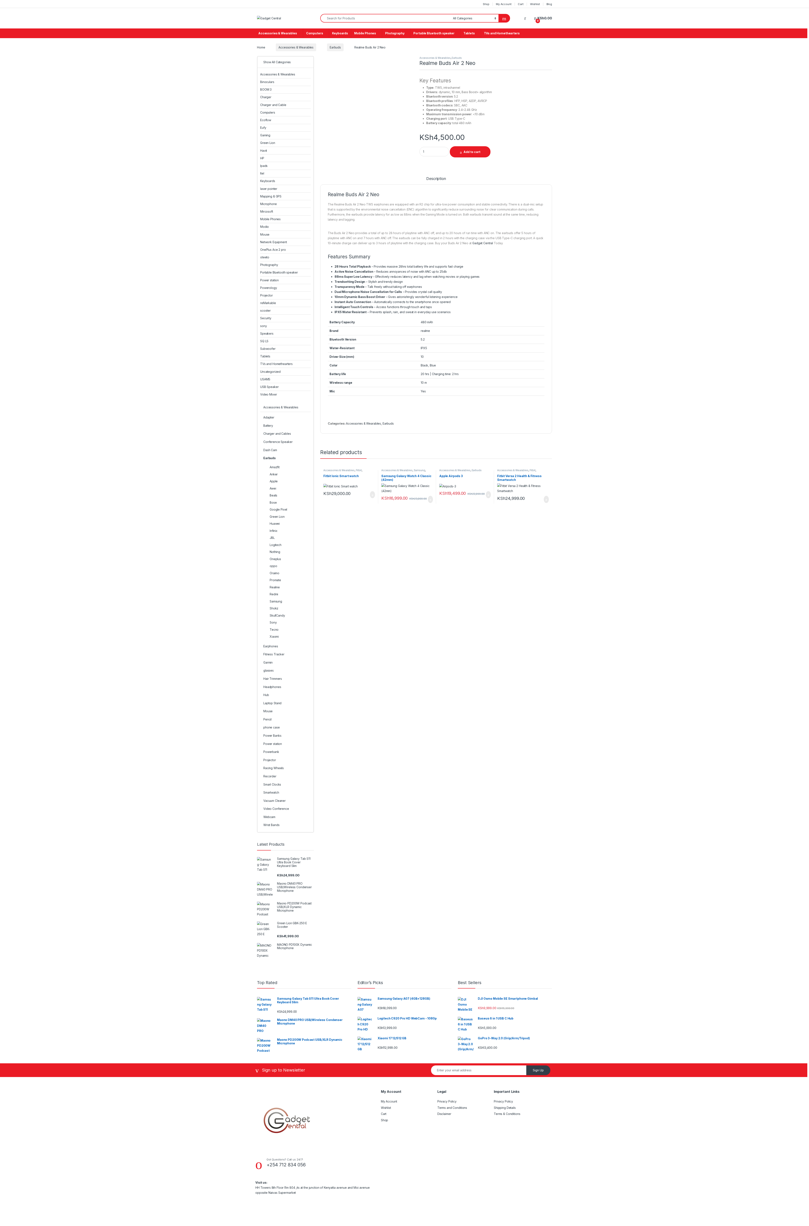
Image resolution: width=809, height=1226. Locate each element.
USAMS (265, 379)
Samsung (419, 470)
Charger (265, 97)
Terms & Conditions (507, 1114)
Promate (275, 580)
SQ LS (264, 341)
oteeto (264, 257)
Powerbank (271, 752)
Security (265, 318)
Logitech (275, 545)
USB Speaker (269, 387)
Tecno (274, 629)
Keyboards (340, 33)
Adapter (268, 417)
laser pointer (268, 188)
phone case (271, 727)
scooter (265, 310)
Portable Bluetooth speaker (433, 33)
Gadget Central (482, 243)
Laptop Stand (272, 703)
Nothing (275, 552)
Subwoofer (268, 348)
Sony (273, 622)
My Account (504, 4)
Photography (394, 33)
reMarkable (268, 303)
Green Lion (267, 143)
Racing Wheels (273, 768)
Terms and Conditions (452, 1107)
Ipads (264, 166)
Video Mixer (268, 394)
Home (261, 47)
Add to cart (471, 152)
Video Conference (276, 808)
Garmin (268, 662)
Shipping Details (505, 1107)
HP (262, 158)
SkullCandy (277, 615)
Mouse (264, 234)
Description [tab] (436, 179)
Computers (314, 33)
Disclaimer (444, 1114)
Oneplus (275, 559)
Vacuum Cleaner (274, 800)
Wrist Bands (271, 825)
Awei (273, 488)
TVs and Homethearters (502, 33)
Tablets (469, 33)
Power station (269, 280)
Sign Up (538, 1070)
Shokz (274, 608)
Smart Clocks (272, 784)
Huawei (275, 523)
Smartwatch (271, 792)
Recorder (269, 776)
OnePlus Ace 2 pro (273, 249)
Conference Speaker (277, 442)
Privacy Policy (447, 1101)
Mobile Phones (365, 33)
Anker (274, 474)
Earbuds (335, 47)
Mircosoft (266, 211)
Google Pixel (278, 509)
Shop (486, 4)
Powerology (268, 288)
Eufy (263, 127)
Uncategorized (270, 371)
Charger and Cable (273, 105)
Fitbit (359, 470)
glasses (268, 670)
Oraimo (274, 573)
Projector (266, 295)
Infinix (273, 531)
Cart (520, 4)
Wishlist (535, 4)
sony (263, 326)
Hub (266, 695)
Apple (274, 481)
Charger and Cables (277, 433)
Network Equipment (273, 242)
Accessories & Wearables (277, 33)
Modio (264, 226)
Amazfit (275, 467)
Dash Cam (270, 450)
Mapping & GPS (270, 196)
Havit (263, 150)
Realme (275, 587)
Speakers (266, 333)
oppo (273, 566)
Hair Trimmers (272, 678)
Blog (549, 4)
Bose (273, 502)
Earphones (270, 646)
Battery (268, 425)
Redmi (274, 594)
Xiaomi (274, 636)
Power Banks (272, 735)
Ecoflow (265, 120)
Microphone (268, 204)
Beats (273, 495)
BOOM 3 (266, 89)
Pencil (267, 719)
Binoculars (267, 82)
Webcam (269, 817)
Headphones (272, 687)
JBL (272, 537)
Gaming (265, 135)
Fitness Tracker (273, 654)
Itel (262, 173)
